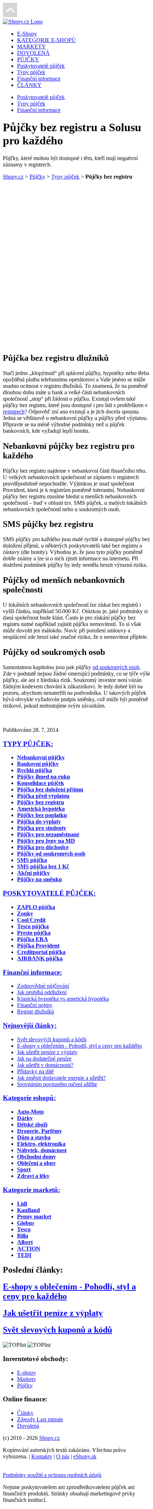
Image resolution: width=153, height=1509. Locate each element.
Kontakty (41, 1456)
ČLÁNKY (29, 85)
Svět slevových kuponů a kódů (51, 1039)
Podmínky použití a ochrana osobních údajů (52, 1475)
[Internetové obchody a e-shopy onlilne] (23, 22)
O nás (62, 1456)
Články (25, 1413)
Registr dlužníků (35, 1011)
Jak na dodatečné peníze (44, 1059)
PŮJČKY (28, 59)
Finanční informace (38, 79)
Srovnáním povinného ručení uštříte (57, 1084)
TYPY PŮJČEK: (28, 744)
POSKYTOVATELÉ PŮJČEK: (49, 893)
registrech (14, 412)
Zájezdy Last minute (40, 1419)
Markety (26, 1379)
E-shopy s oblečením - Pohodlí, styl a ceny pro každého (79, 1046)
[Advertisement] (76, 263)
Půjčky (37, 177)
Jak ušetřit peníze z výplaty (47, 1052)
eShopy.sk (84, 1456)
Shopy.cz (13, 177)
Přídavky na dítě (35, 1071)
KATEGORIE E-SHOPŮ (46, 40)
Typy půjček (31, 72)
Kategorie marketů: (31, 1190)
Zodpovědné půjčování (43, 986)
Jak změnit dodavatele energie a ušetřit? (61, 1078)
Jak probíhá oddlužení (42, 992)
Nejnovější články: (30, 1025)
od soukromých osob (116, 667)
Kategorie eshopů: (29, 1098)
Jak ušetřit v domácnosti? (45, 1065)
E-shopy (26, 1373)
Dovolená (28, 1426)
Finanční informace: (32, 972)
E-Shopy (27, 34)
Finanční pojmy (34, 1005)
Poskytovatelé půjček (41, 66)
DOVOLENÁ (33, 53)
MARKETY (31, 46)
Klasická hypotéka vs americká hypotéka (63, 999)
